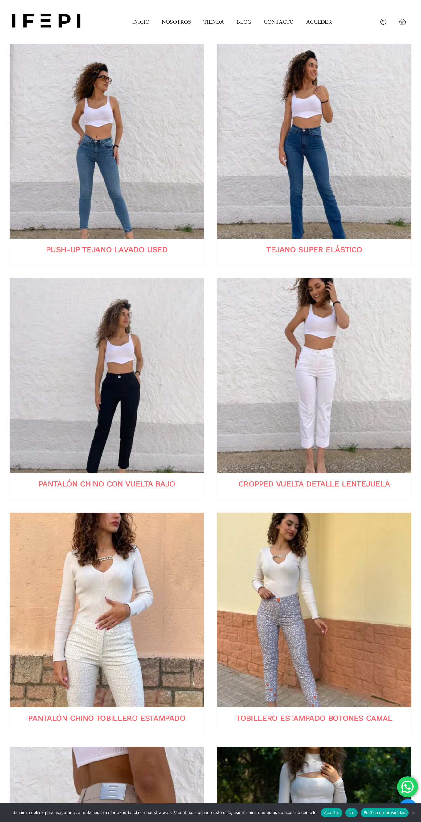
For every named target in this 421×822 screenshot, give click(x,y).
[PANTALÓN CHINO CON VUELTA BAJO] (107, 375)
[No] (413, 813)
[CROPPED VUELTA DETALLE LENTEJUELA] (314, 375)
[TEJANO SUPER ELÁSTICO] (314, 141)
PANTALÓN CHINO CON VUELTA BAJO (107, 483)
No (351, 812)
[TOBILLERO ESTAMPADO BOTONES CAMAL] (314, 610)
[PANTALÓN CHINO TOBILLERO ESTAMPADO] (107, 610)
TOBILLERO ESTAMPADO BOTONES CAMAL (314, 718)
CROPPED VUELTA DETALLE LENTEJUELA (314, 483)
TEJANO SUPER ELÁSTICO (314, 249)
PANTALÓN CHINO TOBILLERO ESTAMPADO (106, 718)
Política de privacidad (385, 812)
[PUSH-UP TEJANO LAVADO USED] (107, 141)
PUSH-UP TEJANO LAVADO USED (106, 249)
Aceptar (332, 812)
